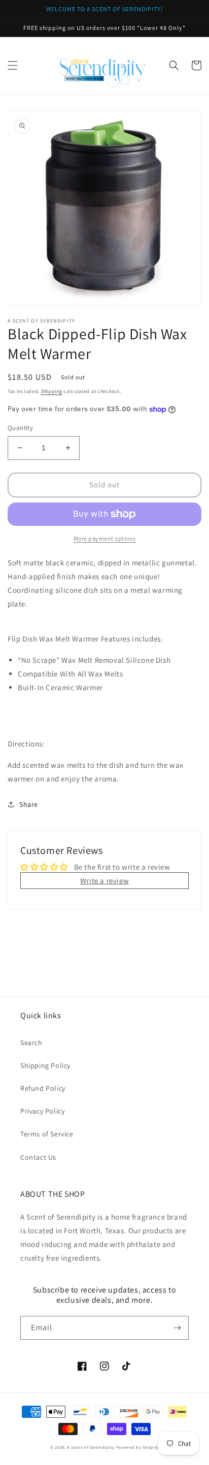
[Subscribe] (177, 1328)
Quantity (20, 427)
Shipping (51, 391)
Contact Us (38, 1157)
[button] (13, 65)
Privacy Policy (42, 1111)
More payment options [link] (105, 538)
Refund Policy (42, 1088)
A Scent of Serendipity (90, 1447)
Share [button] (28, 804)
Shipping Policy (45, 1065)
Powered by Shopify (137, 1447)
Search (31, 1042)
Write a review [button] (104, 880)
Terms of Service (47, 1133)
